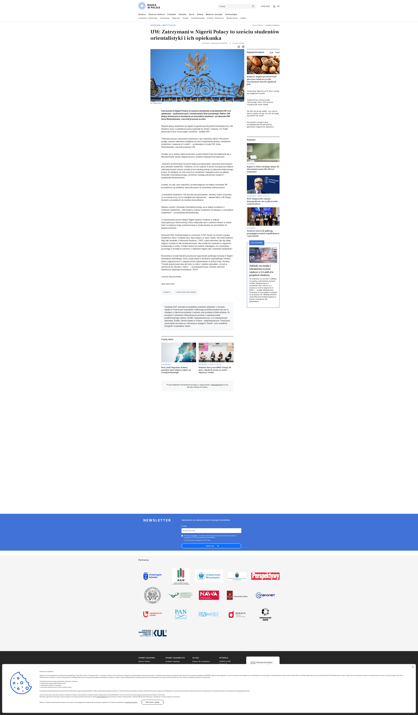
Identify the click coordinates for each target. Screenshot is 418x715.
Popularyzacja (197, 18)
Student (251, 164)
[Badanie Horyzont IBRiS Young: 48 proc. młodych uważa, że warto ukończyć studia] (216, 359)
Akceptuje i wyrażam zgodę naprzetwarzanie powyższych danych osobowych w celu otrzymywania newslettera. (210, 536)
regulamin (194, 535)
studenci (166, 292)
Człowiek (171, 14)
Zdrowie (182, 14)
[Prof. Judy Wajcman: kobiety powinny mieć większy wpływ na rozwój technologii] (178, 359)
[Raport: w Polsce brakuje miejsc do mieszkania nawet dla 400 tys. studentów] (263, 158)
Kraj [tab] (271, 52)
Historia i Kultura (156, 14)
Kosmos (142, 14)
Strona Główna (258, 25)
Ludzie (243, 18)
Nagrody (176, 18)
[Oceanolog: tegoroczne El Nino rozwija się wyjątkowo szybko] (263, 92)
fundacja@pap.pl (102, 697)
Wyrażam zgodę (152, 702)
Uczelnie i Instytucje (147, 18)
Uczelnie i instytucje (163, 25)
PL (274, 6)
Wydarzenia (232, 18)
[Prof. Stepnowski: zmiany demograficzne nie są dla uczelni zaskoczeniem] (263, 190)
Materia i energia (214, 14)
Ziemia (200, 14)
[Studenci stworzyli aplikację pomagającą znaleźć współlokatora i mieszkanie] (263, 222)
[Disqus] (197, 424)
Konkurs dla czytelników (201, 661)
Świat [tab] (277, 52)
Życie (191, 14)
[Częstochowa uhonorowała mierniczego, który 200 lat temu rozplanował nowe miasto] (263, 102)
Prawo (186, 18)
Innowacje (164, 18)
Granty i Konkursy (215, 18)
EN (278, 6)
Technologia (231, 14)
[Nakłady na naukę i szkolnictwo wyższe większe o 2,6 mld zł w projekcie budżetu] (263, 275)
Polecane (257, 243)
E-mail (184, 526)
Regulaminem (216, 385)
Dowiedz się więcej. (131, 702)
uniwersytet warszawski (186, 292)
